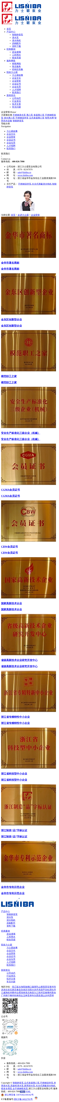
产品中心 (5, 911)
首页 (13, 215)
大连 (34, 990)
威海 (5, 992)
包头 (34, 995)
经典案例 (5, 931)
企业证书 (11, 140)
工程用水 (11, 937)
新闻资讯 (5, 970)
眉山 (43, 995)
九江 (36, 992)
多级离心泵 (38, 115)
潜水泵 (10, 917)
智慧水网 (49, 118)
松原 (49, 990)
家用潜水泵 (29, 1086)
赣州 (49, 992)
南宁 (7, 995)
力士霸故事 (12, 131)
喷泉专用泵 (6, 1088)
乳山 (38, 987)
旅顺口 (28, 987)
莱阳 (43, 987)
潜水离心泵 (9, 118)
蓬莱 (34, 987)
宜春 (45, 992)
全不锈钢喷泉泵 (20, 1088)
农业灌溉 (11, 934)
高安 (47, 987)
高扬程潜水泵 (17, 1086)
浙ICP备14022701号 (23, 1099)
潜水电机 (11, 920)
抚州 (40, 992)
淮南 (23, 992)
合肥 (18, 992)
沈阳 (29, 990)
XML (28, 1091)
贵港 (29, 995)
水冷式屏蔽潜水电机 (42, 184)
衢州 (14, 992)
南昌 (32, 992)
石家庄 (13, 990)
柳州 (12, 995)
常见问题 (11, 982)
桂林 (16, 995)
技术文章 (11, 979)
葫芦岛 (44, 990)
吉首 (7, 990)
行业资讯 (11, 976)
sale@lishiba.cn (24, 172)
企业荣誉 (11, 137)
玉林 (25, 995)
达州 (47, 995)
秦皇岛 (19, 990)
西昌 (38, 995)
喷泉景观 (11, 940)
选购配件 (11, 923)
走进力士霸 (23, 215)
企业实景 (11, 143)
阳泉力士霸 (6, 945)
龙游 (3, 990)
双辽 (14, 987)
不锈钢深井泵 (22, 118)
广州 (3, 995)
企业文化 (11, 134)
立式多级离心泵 (36, 118)
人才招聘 (11, 145)
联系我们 (11, 148)
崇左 (21, 995)
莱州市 (52, 987)
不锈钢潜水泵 (19, 115)
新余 (54, 992)
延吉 (18, 987)
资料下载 (11, 926)
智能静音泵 (18, 121)
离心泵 (29, 115)
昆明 (51, 995)
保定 (25, 990)
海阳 (23, 987)
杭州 (10, 992)
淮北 (27, 992)
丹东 (38, 990)
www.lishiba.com (25, 175)
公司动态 (11, 973)
